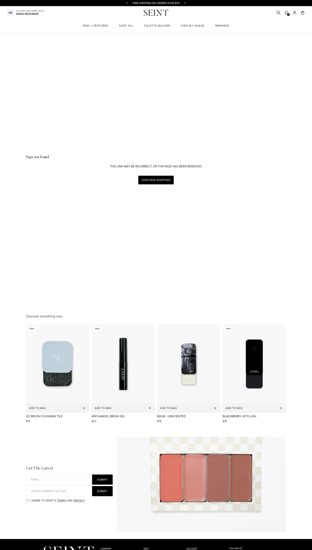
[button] (286, 12)
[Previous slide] (127, 3)
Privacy (79, 500)
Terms (61, 500)
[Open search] (278, 12)
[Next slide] (185, 3)
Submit (102, 479)
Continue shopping (156, 179)
